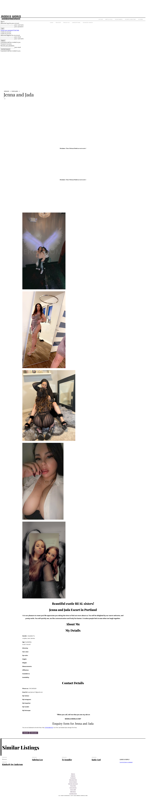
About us (73, 773)
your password (19, 27)
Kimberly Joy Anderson (12, 764)
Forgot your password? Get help (10, 30)
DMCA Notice (73, 791)
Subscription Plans (73, 779)
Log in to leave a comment (126, 762)
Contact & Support (73, 781)
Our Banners (73, 777)
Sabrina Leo (37, 759)
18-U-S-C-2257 (73, 789)
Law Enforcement (73, 793)
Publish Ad (73, 775)
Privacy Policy (73, 785)
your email (18, 37)
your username (19, 25)
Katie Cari (96, 759)
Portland (15, 91)
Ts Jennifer (67, 759)
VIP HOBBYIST (49, 727)
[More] (28, 102)
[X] (11, 102)
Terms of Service (73, 787)
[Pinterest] (17, 102)
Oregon (6, 91)
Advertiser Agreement (73, 783)
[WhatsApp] (23, 102)
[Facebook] (6, 102)
